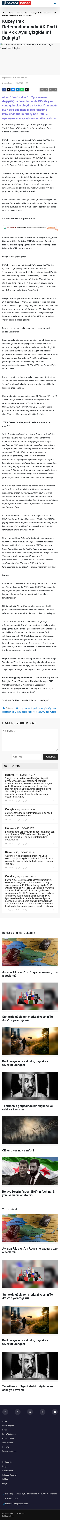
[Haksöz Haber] (16, 3)
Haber (4, 1421)
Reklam (5, 1479)
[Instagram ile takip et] (42, 1412)
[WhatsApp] (22, 89)
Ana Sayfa (9, 13)
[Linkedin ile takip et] (30, 1412)
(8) (26, 910)
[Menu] (55, 3)
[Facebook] (4, 89)
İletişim (5, 1466)
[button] (46, 89)
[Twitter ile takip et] (18, 1412)
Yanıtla (10, 801)
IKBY (19, 712)
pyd (35, 708)
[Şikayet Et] (53, 800)
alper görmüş (44, 708)
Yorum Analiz (22, 13)
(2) (19, 844)
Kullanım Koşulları (9, 1475)
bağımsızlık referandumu (33, 712)
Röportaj (5, 1447)
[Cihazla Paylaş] (27, 89)
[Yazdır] (42, 89)
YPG (14, 712)
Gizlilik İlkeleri (7, 1471)
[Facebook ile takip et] (5, 1412)
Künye (4, 1483)
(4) (19, 868)
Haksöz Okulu (8, 1438)
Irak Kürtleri (51, 712)
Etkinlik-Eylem (7, 1443)
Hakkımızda (7, 1462)
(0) (19, 801)
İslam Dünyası (8, 1426)
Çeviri (4, 1430)
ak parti (28, 708)
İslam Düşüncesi (9, 1434)
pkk (16, 708)
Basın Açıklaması (9, 1451)
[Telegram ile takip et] (55, 1412)
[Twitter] (8, 89)
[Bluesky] (13, 89)
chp (21, 708)
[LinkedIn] (18, 89)
